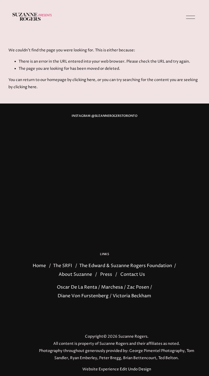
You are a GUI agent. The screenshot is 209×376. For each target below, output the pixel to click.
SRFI (67, 266)
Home (39, 266)
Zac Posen (138, 287)
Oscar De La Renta (77, 287)
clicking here (83, 80)
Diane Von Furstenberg (83, 296)
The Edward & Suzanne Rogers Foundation (125, 266)
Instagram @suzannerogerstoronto (104, 116)
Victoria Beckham (132, 296)
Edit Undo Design (135, 369)
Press (106, 274)
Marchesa (112, 287)
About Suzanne (75, 274)
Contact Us (132, 274)
